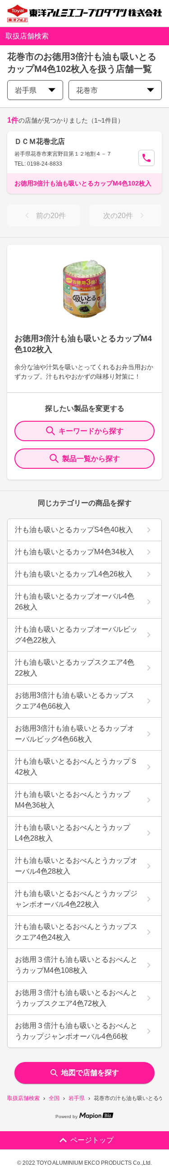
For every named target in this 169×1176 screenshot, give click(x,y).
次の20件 (118, 215)
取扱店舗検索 (23, 1098)
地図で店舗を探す (90, 1072)
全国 (54, 1098)
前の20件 (51, 215)
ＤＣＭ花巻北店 (39, 141)
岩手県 (77, 1098)
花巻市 (87, 90)
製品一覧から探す (91, 458)
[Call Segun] (146, 158)
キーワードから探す (91, 431)
